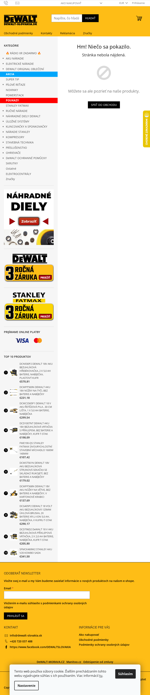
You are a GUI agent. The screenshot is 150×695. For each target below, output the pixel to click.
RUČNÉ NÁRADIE (17, 111)
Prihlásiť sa (15, 616)
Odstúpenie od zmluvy (98, 662)
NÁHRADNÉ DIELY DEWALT (23, 116)
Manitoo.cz (73, 662)
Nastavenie (26, 685)
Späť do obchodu (104, 105)
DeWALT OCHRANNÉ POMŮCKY (26, 158)
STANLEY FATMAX (17, 105)
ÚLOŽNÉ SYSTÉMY (17, 121)
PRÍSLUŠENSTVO (16, 147)
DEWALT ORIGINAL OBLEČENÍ (25, 69)
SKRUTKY (12, 163)
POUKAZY (12, 100)
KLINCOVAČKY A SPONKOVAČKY (26, 126)
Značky (10, 179)
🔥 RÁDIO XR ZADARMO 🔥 (23, 53)
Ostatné (11, 168)
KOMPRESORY (15, 137)
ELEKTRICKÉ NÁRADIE (20, 64)
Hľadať (90, 18)
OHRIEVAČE (13, 153)
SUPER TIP (12, 79)
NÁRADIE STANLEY (18, 132)
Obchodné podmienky (94, 640)
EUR (122, 3)
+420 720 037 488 (21, 641)
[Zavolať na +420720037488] (9, 3)
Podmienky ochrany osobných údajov (104, 644)
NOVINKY (12, 90)
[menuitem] (18, 33)
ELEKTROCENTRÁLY (18, 174)
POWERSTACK (15, 95)
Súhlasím (125, 674)
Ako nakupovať (71, 3)
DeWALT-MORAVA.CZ (50, 662)
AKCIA (10, 74)
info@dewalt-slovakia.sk (26, 635)
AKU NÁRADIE (15, 58)
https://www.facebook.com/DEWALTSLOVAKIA (40, 647)
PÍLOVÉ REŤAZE (15, 84)
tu (100, 675)
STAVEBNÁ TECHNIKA (20, 142)
